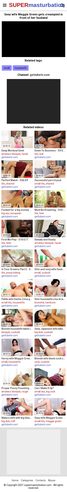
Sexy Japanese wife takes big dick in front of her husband (50, 328)
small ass (39, 391)
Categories (27, 480)
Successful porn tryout (47, 180)
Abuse (51, 480)
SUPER (18, 5)
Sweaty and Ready (45, 239)
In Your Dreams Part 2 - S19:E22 (17, 269)
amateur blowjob (11, 153)
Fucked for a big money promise (17, 209)
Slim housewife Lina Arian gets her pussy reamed (50, 299)
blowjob (5, 332)
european (15, 213)
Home (15, 480)
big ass (5, 213)
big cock (50, 391)
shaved (10, 183)
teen (8, 243)
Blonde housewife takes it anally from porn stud (17, 328)
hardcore (50, 302)
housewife (21, 68)
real (41, 153)
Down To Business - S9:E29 (50, 150)
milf (13, 421)
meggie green (53, 421)
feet (41, 213)
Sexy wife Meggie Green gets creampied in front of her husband (50, 417)
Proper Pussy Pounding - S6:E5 (17, 388)
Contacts (41, 480)
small (7, 68)
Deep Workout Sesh (12, 150)
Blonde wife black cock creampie (50, 358)
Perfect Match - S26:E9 (14, 180)
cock (37, 361)
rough (25, 391)
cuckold (46, 272)
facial (25, 153)
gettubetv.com (40, 75)
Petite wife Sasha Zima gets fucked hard (17, 299)
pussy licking (13, 272)
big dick (38, 332)
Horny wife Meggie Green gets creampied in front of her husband (17, 358)
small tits (39, 183)
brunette (39, 302)
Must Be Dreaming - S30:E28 (50, 209)
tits (36, 153)
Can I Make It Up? (44, 388)
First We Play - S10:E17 (14, 239)
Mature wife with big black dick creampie (17, 417)
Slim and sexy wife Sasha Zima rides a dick (50, 269)
